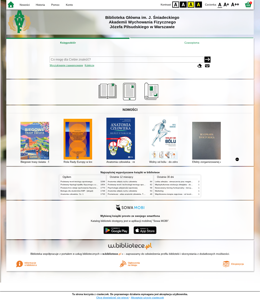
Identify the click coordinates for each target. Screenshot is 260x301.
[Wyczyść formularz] (200, 65)
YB (191, 4)
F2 (235, 4)
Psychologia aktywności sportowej (122, 188)
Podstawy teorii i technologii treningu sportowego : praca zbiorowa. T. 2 (139, 185)
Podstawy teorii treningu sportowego (77, 181)
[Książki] (108, 100)
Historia (40, 4)
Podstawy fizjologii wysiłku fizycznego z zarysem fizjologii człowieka (90, 185)
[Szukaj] (207, 60)
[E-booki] (130, 100)
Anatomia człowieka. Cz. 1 (72, 194)
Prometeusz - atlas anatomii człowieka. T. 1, (127, 194)
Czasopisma (191, 42)
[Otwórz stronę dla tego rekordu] (36, 141)
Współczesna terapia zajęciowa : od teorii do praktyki (178, 194)
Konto (69, 4)
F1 (226, 4)
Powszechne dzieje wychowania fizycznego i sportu (83, 188)
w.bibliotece (111, 253)
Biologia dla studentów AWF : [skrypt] (77, 191)
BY (198, 4)
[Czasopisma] (152, 100)
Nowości (25, 4)
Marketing (159, 191)
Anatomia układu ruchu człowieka (122, 181)
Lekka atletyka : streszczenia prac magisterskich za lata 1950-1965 (184, 181)
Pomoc (55, 4)
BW (183, 4)
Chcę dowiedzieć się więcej (112, 297)
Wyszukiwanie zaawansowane (66, 65)
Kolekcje (89, 65)
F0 (220, 4)
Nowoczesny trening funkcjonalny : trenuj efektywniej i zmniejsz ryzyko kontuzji (189, 188)
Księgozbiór (68, 42)
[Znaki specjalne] (207, 65)
